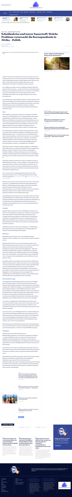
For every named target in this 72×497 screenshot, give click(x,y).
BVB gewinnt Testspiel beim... (24, 18)
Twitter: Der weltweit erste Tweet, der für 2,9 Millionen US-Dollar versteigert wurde (49, 479)
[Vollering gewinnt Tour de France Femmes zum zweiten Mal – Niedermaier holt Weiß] (67, 19)
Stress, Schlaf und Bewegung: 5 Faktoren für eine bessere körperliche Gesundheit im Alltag (34, 480)
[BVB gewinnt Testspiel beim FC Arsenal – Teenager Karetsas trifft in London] (33, 19)
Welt (6, 31)
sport (45, 118)
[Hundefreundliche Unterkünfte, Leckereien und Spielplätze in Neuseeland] (9, 410)
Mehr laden (21, 417)
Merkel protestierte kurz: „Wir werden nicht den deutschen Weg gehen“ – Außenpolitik (28, 387)
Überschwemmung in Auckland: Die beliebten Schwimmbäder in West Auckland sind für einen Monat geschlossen (26, 442)
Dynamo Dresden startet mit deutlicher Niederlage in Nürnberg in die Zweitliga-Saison (56, 128)
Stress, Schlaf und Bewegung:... (6, 18)
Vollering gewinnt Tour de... (58, 18)
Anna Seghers (8, 44)
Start (2, 31)
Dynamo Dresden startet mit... (41, 18)
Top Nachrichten (47, 110)
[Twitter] (70, 46)
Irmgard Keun (46, 70)
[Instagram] (67, 46)
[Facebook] (65, 46)
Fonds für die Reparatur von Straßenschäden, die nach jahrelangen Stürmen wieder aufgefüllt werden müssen (10, 442)
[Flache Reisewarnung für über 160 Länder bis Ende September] (9, 399)
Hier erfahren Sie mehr (19, 176)
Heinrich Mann (45, 491)
